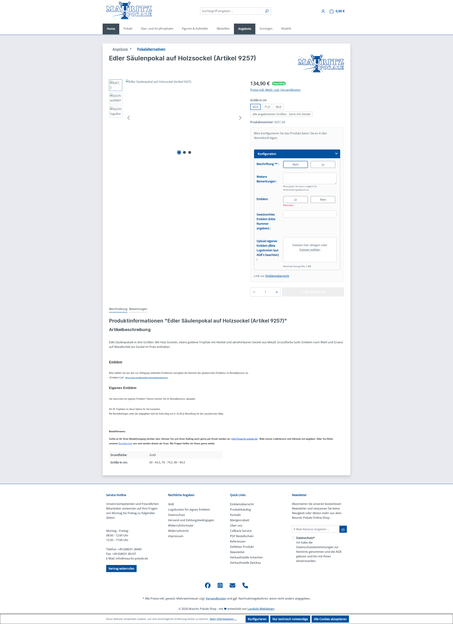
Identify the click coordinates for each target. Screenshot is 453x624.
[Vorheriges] (128, 117)
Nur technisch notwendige (290, 619)
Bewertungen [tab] (138, 309)
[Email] (232, 585)
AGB (171, 504)
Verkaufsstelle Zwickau (245, 563)
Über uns (236, 525)
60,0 (255, 107)
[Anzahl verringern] (254, 291)
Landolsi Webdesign (261, 609)
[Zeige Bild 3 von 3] (189, 152)
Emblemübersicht (277, 276)
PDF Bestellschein (242, 536)
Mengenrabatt (239, 520)
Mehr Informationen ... (223, 619)
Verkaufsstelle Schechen (246, 557)
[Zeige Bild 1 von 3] (179, 152)
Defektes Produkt (242, 547)
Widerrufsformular (181, 525)
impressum (175, 536)
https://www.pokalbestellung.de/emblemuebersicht (146, 378)
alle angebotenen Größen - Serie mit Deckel (281, 114)
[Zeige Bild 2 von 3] (184, 152)
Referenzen (237, 541)
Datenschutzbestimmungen (315, 547)
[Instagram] (220, 585)
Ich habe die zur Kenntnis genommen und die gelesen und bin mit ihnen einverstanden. (318, 549)
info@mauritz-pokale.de (132, 558)
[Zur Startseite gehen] (129, 10)
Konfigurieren (257, 619)
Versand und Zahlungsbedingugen (191, 520)
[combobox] (231, 11)
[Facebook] (208, 585)
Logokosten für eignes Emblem (189, 509)
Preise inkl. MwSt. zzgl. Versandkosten (275, 90)
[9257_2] (184, 117)
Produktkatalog (240, 509)
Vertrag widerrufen (121, 568)
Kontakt (235, 515)
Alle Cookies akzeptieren (330, 619)
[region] (176, 117)
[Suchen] (267, 11)
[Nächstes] (240, 117)
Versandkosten (216, 598)
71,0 (267, 107)
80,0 (278, 107)
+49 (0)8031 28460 (130, 549)
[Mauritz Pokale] (321, 63)
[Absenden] (343, 529)
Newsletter (237, 552)
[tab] (118, 309)
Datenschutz (176, 515)
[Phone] (245, 585)
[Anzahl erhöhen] (277, 291)
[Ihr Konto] (323, 11)
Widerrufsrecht (178, 531)
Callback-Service (241, 531)
